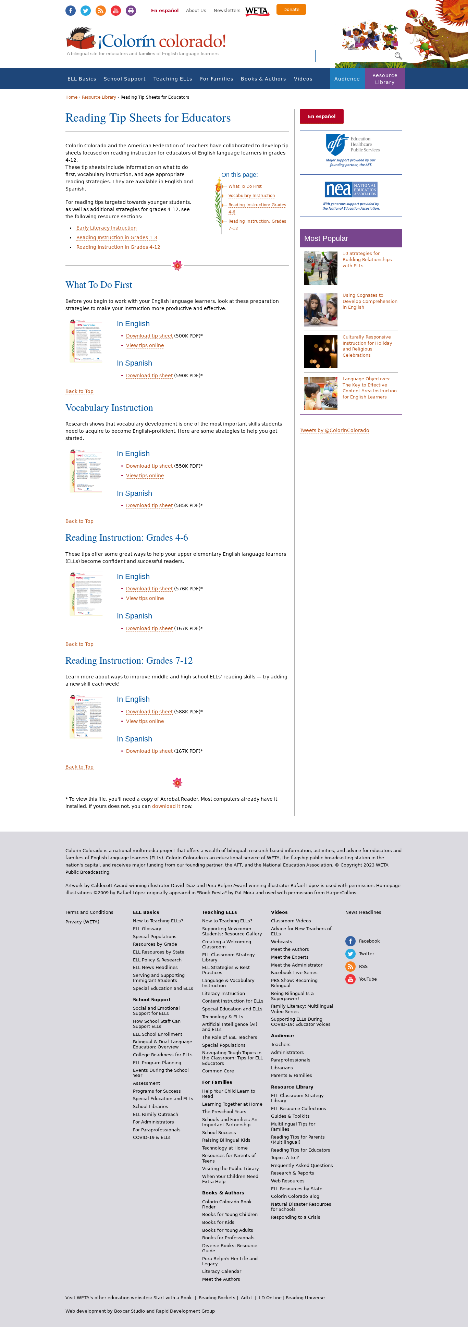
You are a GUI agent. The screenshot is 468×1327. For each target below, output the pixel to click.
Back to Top (79, 391)
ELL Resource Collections (298, 1108)
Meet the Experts (290, 957)
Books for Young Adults (227, 1230)
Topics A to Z (285, 1157)
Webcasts (281, 941)
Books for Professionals (228, 1237)
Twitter (86, 10)
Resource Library (385, 79)
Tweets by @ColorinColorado (334, 430)
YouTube (116, 10)
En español (164, 10)
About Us (196, 10)
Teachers (281, 1044)
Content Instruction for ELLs (232, 1001)
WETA (257, 11)
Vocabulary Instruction (252, 195)
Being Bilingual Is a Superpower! (292, 996)
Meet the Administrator (296, 965)
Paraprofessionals (290, 1059)
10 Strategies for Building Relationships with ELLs (367, 259)
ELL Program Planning (157, 1062)
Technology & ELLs (222, 1016)
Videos (303, 79)
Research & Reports (292, 1173)
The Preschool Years (224, 1111)
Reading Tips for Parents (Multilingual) (298, 1139)
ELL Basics (81, 79)
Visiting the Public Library (230, 1168)
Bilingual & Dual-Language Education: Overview (162, 1044)
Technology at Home (225, 1148)
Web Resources (288, 1180)
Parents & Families (291, 1075)
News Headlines (363, 912)
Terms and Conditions (89, 912)
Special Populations (154, 936)
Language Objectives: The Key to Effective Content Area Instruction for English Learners (370, 388)
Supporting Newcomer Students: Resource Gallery (232, 931)
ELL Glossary (147, 928)
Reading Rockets (217, 1297)
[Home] (149, 44)
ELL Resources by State (158, 952)
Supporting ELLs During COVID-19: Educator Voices (301, 1022)
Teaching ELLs (172, 79)
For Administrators (153, 1122)
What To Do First (245, 186)
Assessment (146, 1083)
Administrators (287, 1052)
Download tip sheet (149, 336)
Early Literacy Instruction (106, 228)
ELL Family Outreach (155, 1114)
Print (131, 10)
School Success (219, 1132)
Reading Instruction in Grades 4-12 (118, 247)
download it (166, 806)
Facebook (70, 10)
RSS (101, 10)
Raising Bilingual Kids (226, 1140)
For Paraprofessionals (157, 1129)
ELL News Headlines (155, 967)
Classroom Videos (291, 920)
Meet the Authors (221, 1279)
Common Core (218, 1070)
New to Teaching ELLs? (158, 920)
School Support (125, 79)
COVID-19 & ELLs (152, 1137)
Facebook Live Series (294, 972)
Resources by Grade (155, 944)
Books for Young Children (230, 1214)
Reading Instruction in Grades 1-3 (116, 237)
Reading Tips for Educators (300, 1150)
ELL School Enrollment (157, 1034)
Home (71, 97)
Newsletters (227, 10)
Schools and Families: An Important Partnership (229, 1122)
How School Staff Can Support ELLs (157, 1024)
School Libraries (150, 1106)
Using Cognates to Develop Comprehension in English (370, 301)
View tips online (145, 345)
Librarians (282, 1067)
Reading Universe (305, 1297)
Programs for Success (157, 1091)
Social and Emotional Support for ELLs (156, 1011)
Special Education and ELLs (163, 988)
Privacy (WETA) (82, 921)
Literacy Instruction (223, 993)
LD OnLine (270, 1297)
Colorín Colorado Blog (295, 1196)
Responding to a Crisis (295, 1217)
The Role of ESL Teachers (229, 1037)
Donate (291, 9)
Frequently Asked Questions (302, 1165)
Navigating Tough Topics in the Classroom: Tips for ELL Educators (232, 1058)
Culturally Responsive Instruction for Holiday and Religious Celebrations (367, 346)
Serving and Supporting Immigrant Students (159, 978)
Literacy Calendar (221, 1271)
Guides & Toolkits (290, 1116)
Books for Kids (218, 1222)
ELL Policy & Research (157, 959)
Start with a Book (172, 1297)
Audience (347, 79)
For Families (216, 79)
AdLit (246, 1297)
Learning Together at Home (232, 1104)
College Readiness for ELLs (163, 1054)
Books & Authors (263, 79)
